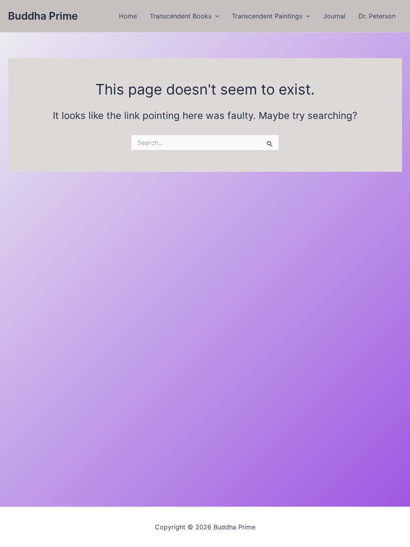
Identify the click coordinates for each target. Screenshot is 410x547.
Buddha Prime (43, 16)
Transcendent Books (180, 16)
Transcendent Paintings (267, 16)
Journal (334, 16)
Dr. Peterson (377, 16)
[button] (215, 16)
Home (128, 16)
